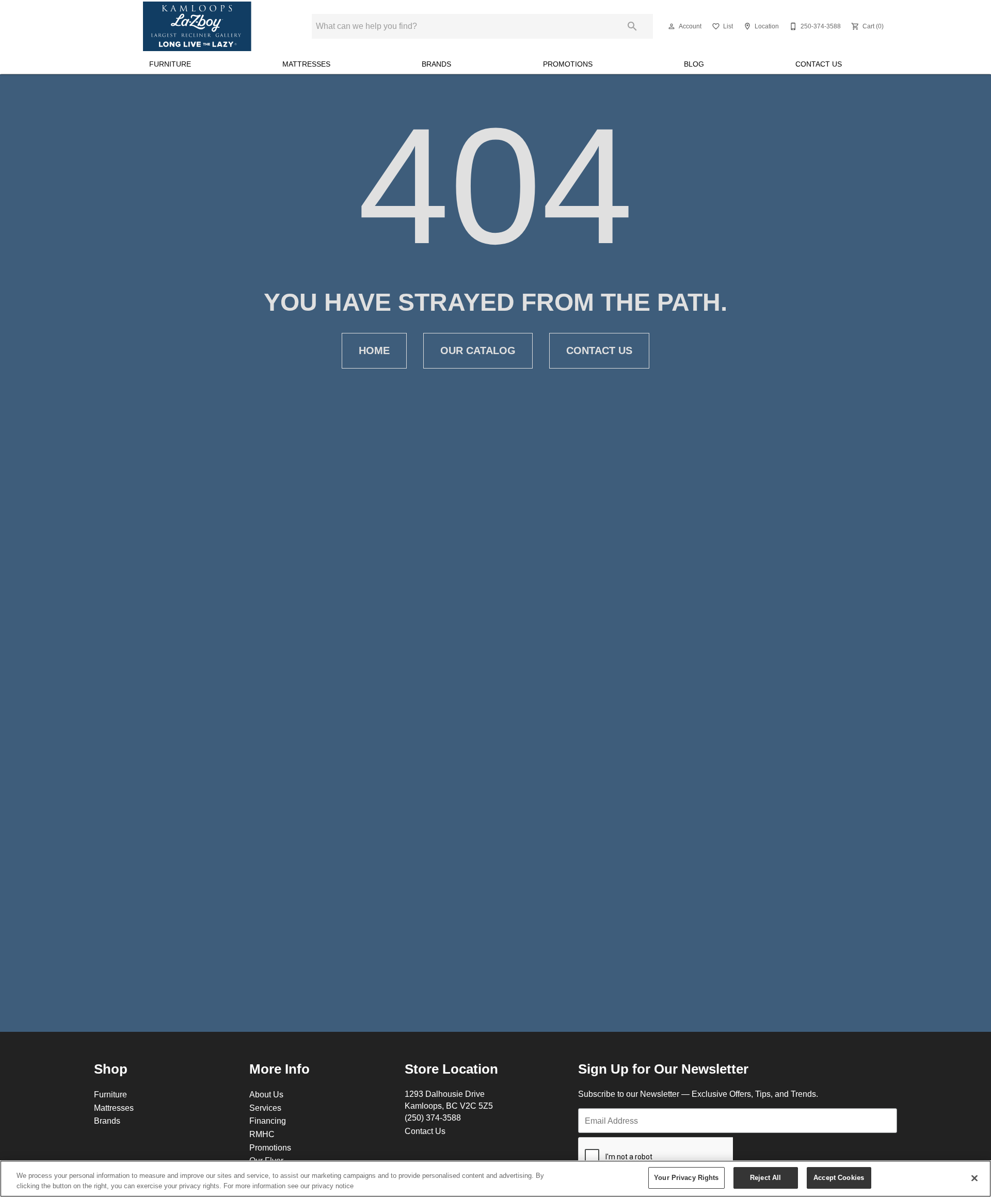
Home (374, 350)
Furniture (170, 64)
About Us (266, 1094)
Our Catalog (478, 350)
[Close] (974, 1178)
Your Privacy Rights (686, 1177)
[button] (671, 26)
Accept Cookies (838, 1177)
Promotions (568, 64)
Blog (694, 64)
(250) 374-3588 (433, 1117)
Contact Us (818, 64)
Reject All (765, 1177)
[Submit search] (632, 26)
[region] (495, 1178)
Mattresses (306, 64)
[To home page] (197, 26)
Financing (267, 1120)
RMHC (262, 1134)
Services (265, 1107)
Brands (436, 64)
